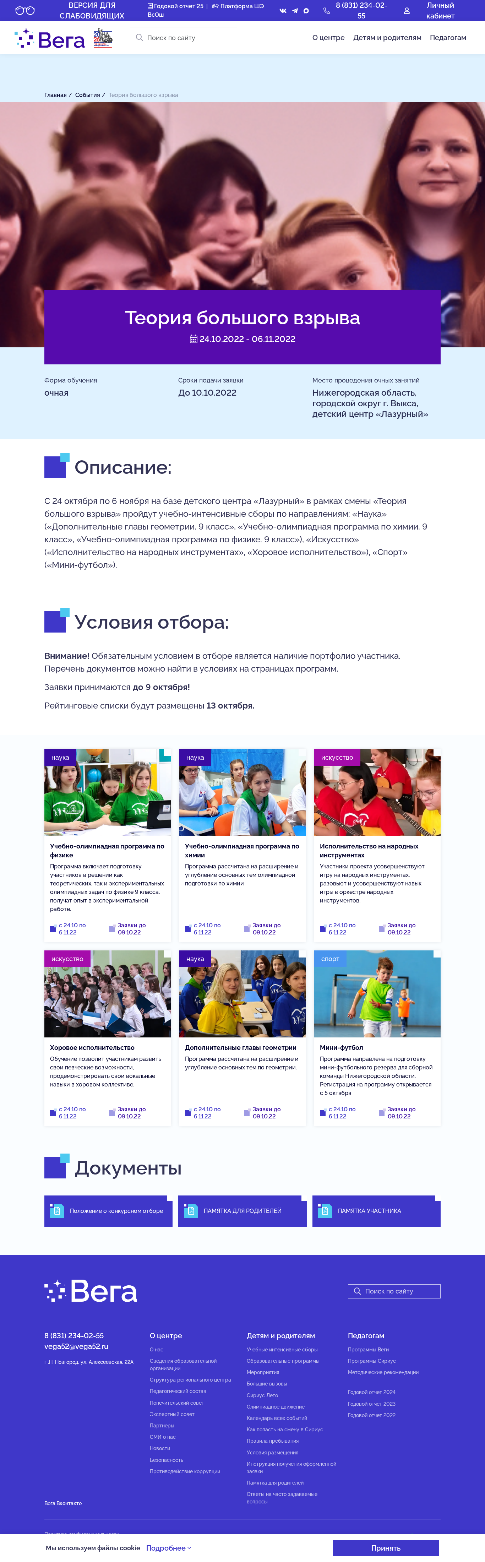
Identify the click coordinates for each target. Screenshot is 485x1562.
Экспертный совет (172, 1414)
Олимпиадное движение (276, 1407)
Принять (385, 1548)
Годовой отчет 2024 (372, 1392)
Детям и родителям (387, 37)
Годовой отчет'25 (178, 6)
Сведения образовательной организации (183, 1364)
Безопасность (166, 1460)
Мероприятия (263, 1372)
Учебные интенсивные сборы (282, 1349)
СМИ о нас (163, 1437)
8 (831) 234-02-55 (74, 1336)
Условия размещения (272, 1452)
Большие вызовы (267, 1384)
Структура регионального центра (190, 1380)
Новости (160, 1448)
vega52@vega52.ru (76, 1346)
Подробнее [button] (166, 1548)
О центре (328, 37)
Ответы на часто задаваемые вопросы (282, 1497)
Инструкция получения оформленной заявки (291, 1467)
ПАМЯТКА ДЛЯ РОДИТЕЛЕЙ (243, 1211)
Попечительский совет (177, 1403)
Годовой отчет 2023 (372, 1404)
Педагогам (448, 37)
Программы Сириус (372, 1361)
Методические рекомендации (383, 1372)
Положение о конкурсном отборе (116, 1211)
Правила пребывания (273, 1441)
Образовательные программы (283, 1361)
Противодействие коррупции (185, 1471)
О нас (156, 1349)
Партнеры (162, 1425)
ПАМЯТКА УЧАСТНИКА (369, 1211)
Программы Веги (368, 1349)
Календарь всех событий (277, 1418)
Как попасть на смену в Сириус (285, 1429)
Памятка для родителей (275, 1483)
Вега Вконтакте (63, 1503)
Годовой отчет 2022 (372, 1415)
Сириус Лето (262, 1395)
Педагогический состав (178, 1391)
